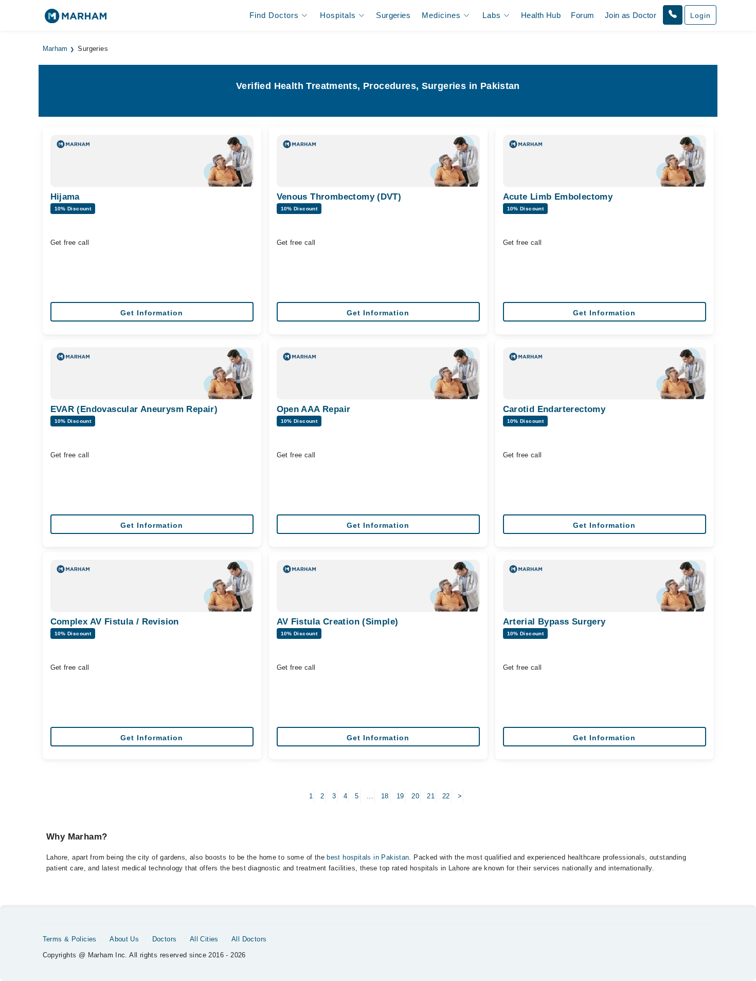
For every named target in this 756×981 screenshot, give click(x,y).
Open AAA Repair (314, 409)
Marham (55, 48)
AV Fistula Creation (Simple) (338, 622)
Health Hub (541, 15)
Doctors (164, 939)
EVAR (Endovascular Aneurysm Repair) (134, 409)
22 (446, 796)
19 (400, 796)
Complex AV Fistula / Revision (114, 622)
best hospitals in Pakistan (368, 857)
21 (431, 796)
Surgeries (393, 15)
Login (700, 15)
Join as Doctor (630, 15)
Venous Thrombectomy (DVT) (339, 197)
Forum (582, 15)
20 (415, 796)
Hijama (65, 197)
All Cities (204, 939)
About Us (124, 939)
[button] (672, 15)
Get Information (151, 313)
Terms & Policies (70, 939)
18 (385, 796)
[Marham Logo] (75, 19)
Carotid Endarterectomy (554, 409)
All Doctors (248, 939)
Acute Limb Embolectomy (558, 197)
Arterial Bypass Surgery (554, 622)
